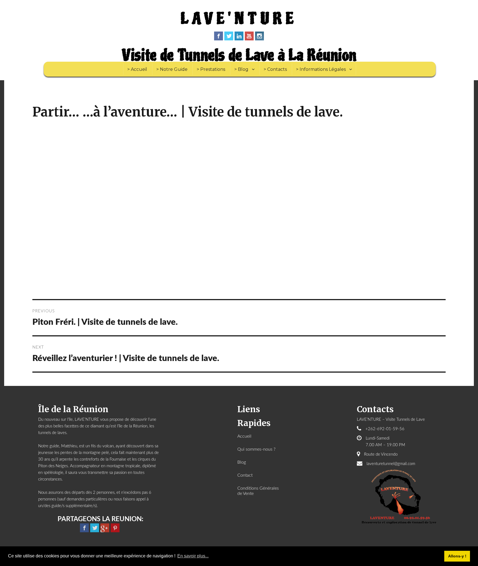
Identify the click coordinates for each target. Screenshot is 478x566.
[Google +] (104, 527)
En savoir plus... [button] (193, 556)
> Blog (241, 69)
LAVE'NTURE (239, 19)
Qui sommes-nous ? (256, 449)
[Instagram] (259, 36)
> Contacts (275, 69)
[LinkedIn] (239, 36)
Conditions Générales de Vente (258, 491)
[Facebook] (218, 36)
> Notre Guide (172, 69)
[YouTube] (249, 36)
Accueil (244, 436)
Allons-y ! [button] (457, 556)
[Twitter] (228, 36)
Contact (245, 475)
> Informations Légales (321, 69)
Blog (241, 462)
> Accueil (137, 69)
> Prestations (211, 69)
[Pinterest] (115, 527)
